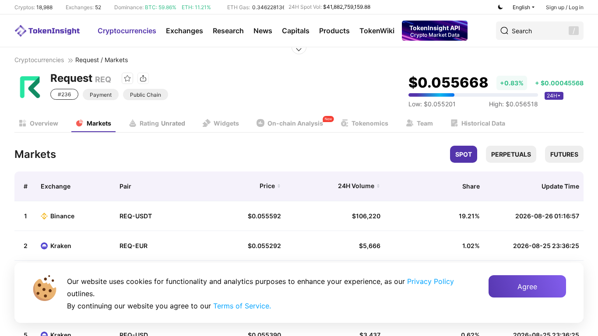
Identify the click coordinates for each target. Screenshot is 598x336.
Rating (162, 123)
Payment (101, 94)
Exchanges (184, 30)
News (262, 30)
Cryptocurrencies (127, 30)
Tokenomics (370, 123)
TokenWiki (376, 30)
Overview (44, 123)
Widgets (226, 123)
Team (425, 123)
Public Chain (145, 94)
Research (228, 30)
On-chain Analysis (295, 123)
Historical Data (483, 123)
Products (334, 30)
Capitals (296, 30)
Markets (99, 123)
